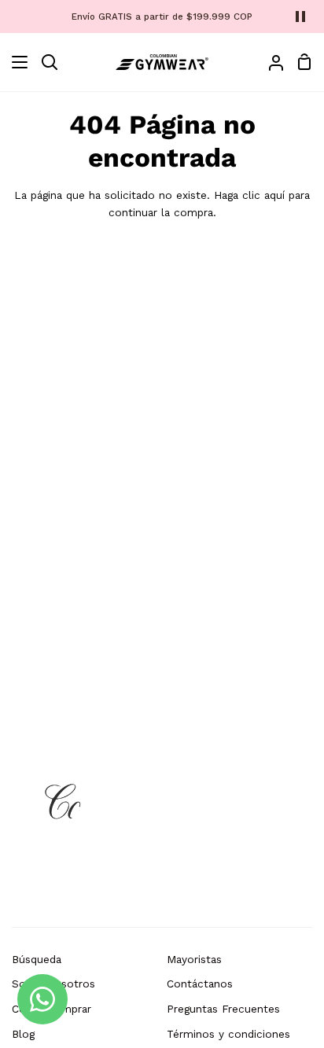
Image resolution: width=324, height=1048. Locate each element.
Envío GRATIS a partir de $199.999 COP (162, 16)
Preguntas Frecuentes (223, 1008)
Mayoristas (194, 959)
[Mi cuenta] (270, 62)
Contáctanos (200, 983)
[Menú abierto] (14, 62)
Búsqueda (36, 959)
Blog (23, 1034)
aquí (274, 195)
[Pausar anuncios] (300, 17)
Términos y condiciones (228, 1034)
